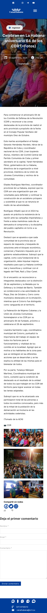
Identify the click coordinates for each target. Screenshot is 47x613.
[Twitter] (11, 506)
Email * (3, 537)
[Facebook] (6, 506)
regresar (16, 28)
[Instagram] (16, 506)
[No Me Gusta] (12, 510)
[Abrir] (35, 11)
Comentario (6, 548)
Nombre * (4, 526)
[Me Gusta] (5, 510)
